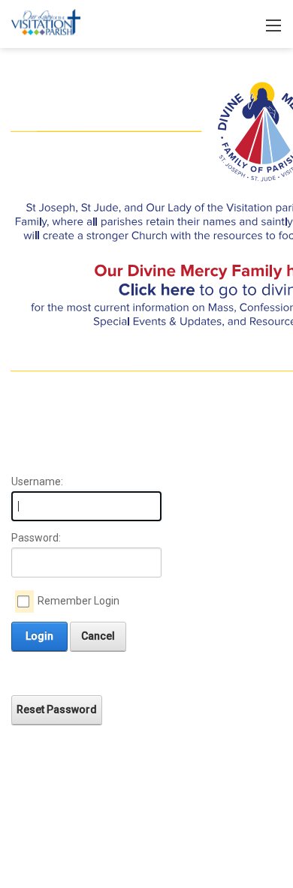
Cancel (98, 636)
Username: (37, 482)
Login (39, 636)
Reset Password (57, 710)
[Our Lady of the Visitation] (45, 23)
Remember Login (78, 601)
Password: (36, 538)
